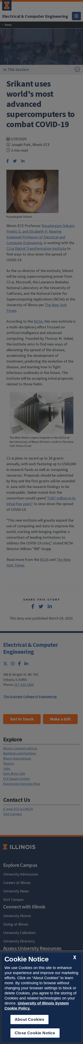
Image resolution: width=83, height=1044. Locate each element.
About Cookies (29, 1019)
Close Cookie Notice (35, 1033)
